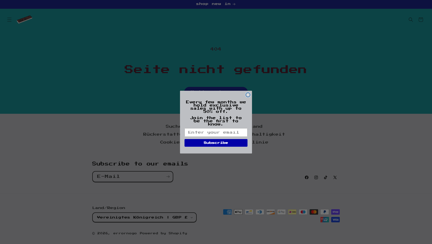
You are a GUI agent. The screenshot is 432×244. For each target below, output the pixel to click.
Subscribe (216, 143)
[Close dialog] (248, 95)
